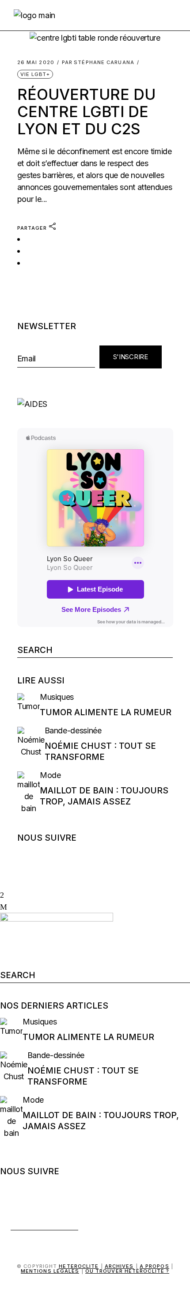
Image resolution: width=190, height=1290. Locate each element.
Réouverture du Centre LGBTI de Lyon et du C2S (86, 111)
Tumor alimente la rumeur (105, 712)
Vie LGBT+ (35, 74)
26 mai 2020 (35, 62)
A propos (154, 1266)
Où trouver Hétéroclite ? (127, 1271)
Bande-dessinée (73, 730)
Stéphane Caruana (98, 62)
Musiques (57, 697)
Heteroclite (79, 1266)
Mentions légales (50, 1271)
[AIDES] (95, 404)
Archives (119, 1266)
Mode (50, 775)
